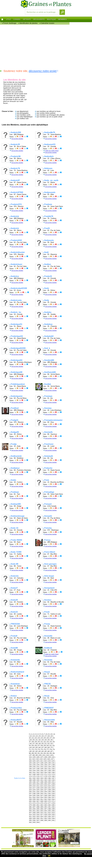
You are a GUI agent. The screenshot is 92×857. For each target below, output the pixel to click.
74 (39, 749)
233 (41, 792)
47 (33, 744)
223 (30, 790)
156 (41, 770)
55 (33, 745)
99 (36, 755)
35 (48, 740)
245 (34, 795)
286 (30, 807)
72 (33, 749)
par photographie (23, 113)
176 (38, 776)
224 (34, 790)
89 (33, 753)
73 (36, 749)
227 (45, 790)
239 (38, 793)
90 (36, 753)
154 (34, 770)
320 (53, 815)
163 (41, 772)
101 (44, 755)
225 (38, 790)
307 (30, 813)
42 (45, 742)
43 (48, 742)
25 (45, 738)
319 (49, 815)
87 (51, 751)
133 (34, 765)
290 (45, 807)
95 (51, 753)
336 (34, 820)
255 (45, 797)
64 (33, 747)
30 (33, 740)
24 (42, 738)
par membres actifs (23, 115)
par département (22, 111)
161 (34, 772)
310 (41, 813)
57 (39, 745)
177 (41, 776)
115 (45, 759)
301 (34, 811)
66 (39, 747)
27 (51, 738)
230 (30, 792)
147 (34, 768)
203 (34, 784)
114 (41, 759)
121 (41, 761)
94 (48, 753)
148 (38, 768)
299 (53, 809)
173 (53, 774)
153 (30, 770)
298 (49, 809)
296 (41, 809)
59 (45, 745)
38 (33, 742)
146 (30, 768)
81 (33, 751)
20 (30, 738)
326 (49, 816)
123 (49, 761)
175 (34, 776)
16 (42, 736)
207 (49, 784)
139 (30, 767)
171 (45, 774)
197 (38, 782)
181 (30, 778)
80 (31, 751)
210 (34, 786)
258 (30, 799)
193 (49, 780)
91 (39, 753)
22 (36, 738)
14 (36, 736)
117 (52, 759)
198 (41, 782)
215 (53, 786)
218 (38, 788)
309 (38, 813)
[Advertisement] (35, 47)
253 (38, 797)
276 (45, 803)
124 (53, 761)
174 (30, 776)
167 (30, 774)
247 (41, 795)
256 (49, 797)
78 (51, 749)
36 (51, 740)
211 (38, 786)
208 (53, 784)
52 (48, 744)
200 (49, 782)
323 (38, 816)
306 (53, 811)
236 (53, 792)
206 (45, 784)
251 (30, 797)
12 (31, 736)
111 (30, 759)
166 (53, 772)
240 (41, 793)
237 (30, 793)
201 (53, 782)
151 (49, 768)
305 (49, 811)
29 (31, 740)
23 (39, 738)
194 (53, 780)
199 (45, 782)
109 (49, 757)
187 (53, 778)
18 (48, 736)
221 (49, 788)
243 (53, 793)
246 (38, 795)
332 (45, 818)
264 (53, 799)
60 (48, 745)
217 (34, 788)
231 (34, 792)
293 (30, 809)
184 (41, 778)
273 (34, 803)
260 (38, 799)
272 (30, 803)
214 (49, 786)
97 (31, 755)
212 (41, 786)
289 (41, 807)
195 (30, 782)
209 (30, 786)
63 (31, 747)
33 (42, 740)
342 (30, 822)
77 (48, 749)
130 (49, 763)
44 (51, 742)
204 (38, 784)
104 (30, 757)
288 (38, 807)
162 (38, 772)
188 (30, 780)
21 (33, 738)
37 (30, 742)
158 (49, 770)
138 (53, 765)
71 (30, 749)
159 (53, 770)
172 (49, 774)
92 (42, 753)
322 (34, 816)
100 (40, 755)
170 (41, 774)
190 (38, 780)
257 (53, 797)
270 (49, 801)
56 (36, 745)
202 (30, 784)
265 (30, 801)
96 (54, 753)
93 (45, 753)
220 (45, 788)
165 (49, 772)
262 (45, 799)
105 (34, 757)
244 (30, 795)
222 (53, 788)
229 (53, 790)
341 (53, 820)
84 (42, 751)
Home (2, 19)
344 (38, 822)
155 (38, 770)
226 (41, 790)
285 (53, 805)
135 (41, 765)
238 (34, 793)
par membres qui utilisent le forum (48, 111)
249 (49, 795)
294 (34, 809)
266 (34, 801)
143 (45, 767)
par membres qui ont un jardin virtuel (49, 117)
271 (53, 801)
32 (39, 740)
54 (30, 745)
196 (34, 782)
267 (38, 801)
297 (45, 809)
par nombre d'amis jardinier (46, 113)
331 (41, 818)
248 (45, 795)
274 (38, 803)
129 (45, 763)
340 (49, 820)
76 (45, 749)
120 (37, 761)
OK (49, 856)
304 (45, 811)
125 (30, 763)
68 (45, 747)
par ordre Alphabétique (24, 117)
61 (51, 745)
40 (39, 742)
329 (34, 818)
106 (38, 757)
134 (38, 765)
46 (31, 744)
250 (53, 795)
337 (38, 820)
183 (38, 778)
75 (42, 749)
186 (49, 778)
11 (54, 734)
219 (41, 788)
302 (38, 811)
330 (38, 818)
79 (54, 749)
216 (30, 788)
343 (34, 822)
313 (53, 813)
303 (41, 811)
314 (30, 815)
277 (49, 803)
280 (34, 805)
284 (49, 805)
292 (53, 807)
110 (53, 757)
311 (45, 813)
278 (53, 803)
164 (45, 772)
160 (30, 772)
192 (45, 780)
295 (38, 809)
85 (45, 751)
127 (38, 763)
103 (51, 755)
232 (38, 792)
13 (33, 736)
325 (45, 816)
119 (34, 761)
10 (51, 734)
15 (39, 736)
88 (30, 753)
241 (45, 793)
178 (45, 776)
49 (39, 744)
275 (41, 803)
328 (30, 818)
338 (41, 820)
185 (45, 778)
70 (51, 747)
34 (45, 740)
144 (49, 767)
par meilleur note (23, 118)
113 (37, 759)
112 (34, 759)
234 (45, 792)
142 (41, 767)
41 (42, 742)
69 (48, 747)
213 (45, 786)
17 (45, 736)
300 (30, 811)
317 (41, 815)
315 (34, 815)
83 (39, 751)
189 (34, 780)
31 (36, 740)
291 (49, 807)
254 (41, 797)
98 (33, 755)
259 (34, 799)
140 (34, 767)
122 (45, 761)
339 (45, 820)
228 (49, 790)
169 (38, 774)
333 (49, 818)
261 (41, 799)
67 (42, 747)
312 (49, 813)
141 (38, 767)
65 (36, 747)
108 (45, 757)
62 (54, 745)
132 (30, 765)
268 (41, 801)
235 (49, 792)
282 (41, 805)
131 (53, 763)
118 (30, 761)
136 (45, 765)
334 (53, 818)
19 (51, 736)
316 (38, 815)
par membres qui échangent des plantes (51, 115)
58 (42, 745)
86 (48, 751)
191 (41, 780)
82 (36, 751)
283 (45, 805)
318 (45, 815)
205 (41, 784)
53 (51, 744)
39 (36, 742)
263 (49, 799)
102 (47, 755)
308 (34, 813)
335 (30, 820)
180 (53, 776)
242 (49, 793)
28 (54, 738)
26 (48, 738)
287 (34, 807)
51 (45, 744)
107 (41, 757)
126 (34, 763)
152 (53, 768)
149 (41, 768)
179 (49, 776)
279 (30, 805)
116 (48, 759)
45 (54, 742)
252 (34, 797)
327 (53, 816)
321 (30, 816)
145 (53, 767)
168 (34, 774)
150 (45, 768)
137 (49, 765)
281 (38, 805)
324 (41, 816)
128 (41, 763)
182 (34, 778)
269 (45, 801)
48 (36, 744)
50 (42, 744)
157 (45, 770)
